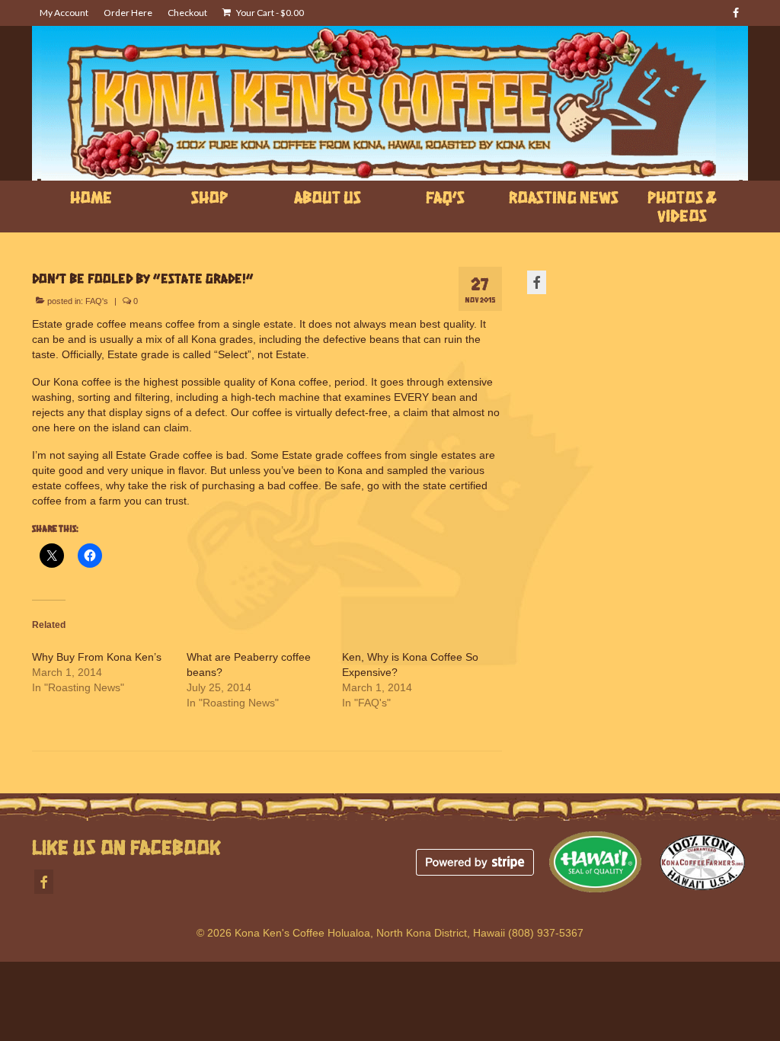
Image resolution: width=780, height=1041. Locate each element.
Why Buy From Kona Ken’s (96, 657)
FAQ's (96, 301)
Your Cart (269, 12)
